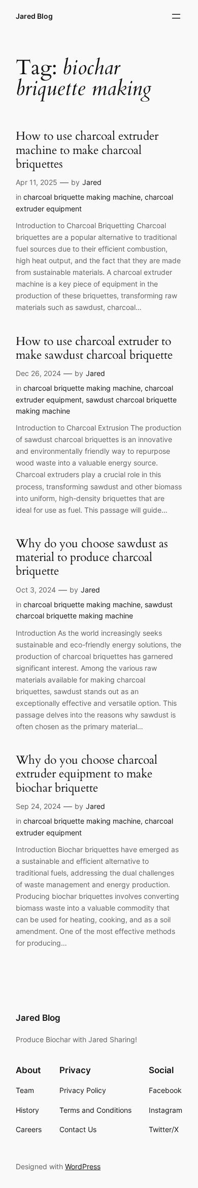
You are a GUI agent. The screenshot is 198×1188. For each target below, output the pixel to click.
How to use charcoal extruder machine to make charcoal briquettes (87, 150)
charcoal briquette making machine (82, 197)
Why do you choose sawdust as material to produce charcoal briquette (92, 557)
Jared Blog (34, 16)
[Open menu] (176, 16)
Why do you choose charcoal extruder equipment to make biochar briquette (86, 774)
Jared (92, 182)
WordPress (83, 1166)
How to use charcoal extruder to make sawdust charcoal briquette (94, 348)
